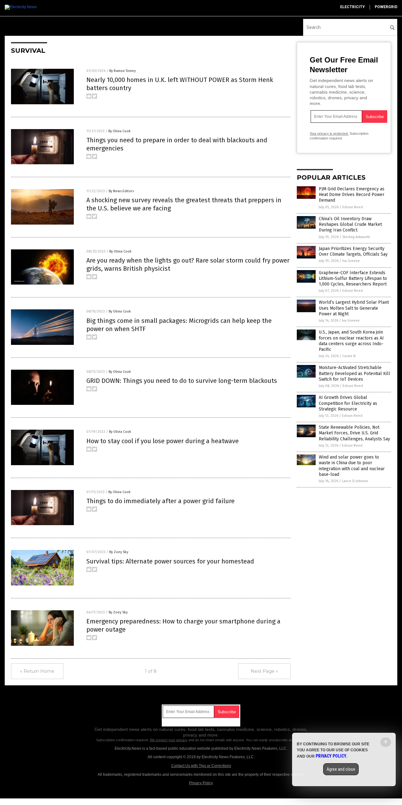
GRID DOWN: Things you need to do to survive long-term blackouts (181, 380)
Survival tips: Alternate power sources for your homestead (170, 561)
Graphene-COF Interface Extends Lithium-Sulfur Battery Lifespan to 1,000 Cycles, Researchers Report (353, 278)
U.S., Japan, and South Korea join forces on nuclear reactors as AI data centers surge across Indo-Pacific (351, 340)
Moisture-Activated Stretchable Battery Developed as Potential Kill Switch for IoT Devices (354, 373)
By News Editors (121, 191)
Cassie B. (349, 356)
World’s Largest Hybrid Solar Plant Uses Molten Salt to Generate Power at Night (354, 308)
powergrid (386, 7)
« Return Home (37, 671)
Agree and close (341, 769)
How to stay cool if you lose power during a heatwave (162, 441)
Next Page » (264, 671)
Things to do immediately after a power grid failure (160, 501)
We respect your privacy (168, 740)
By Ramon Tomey (122, 71)
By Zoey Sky (118, 552)
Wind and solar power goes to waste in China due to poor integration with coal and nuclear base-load (352, 465)
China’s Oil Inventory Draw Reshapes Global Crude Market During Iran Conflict (350, 224)
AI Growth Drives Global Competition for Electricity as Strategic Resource (348, 403)
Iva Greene (351, 261)
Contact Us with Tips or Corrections (201, 766)
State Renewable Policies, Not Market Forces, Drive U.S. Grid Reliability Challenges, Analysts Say (354, 433)
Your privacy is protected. (329, 133)
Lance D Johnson (355, 481)
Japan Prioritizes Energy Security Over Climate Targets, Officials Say (353, 251)
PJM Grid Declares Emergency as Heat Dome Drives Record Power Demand (351, 194)
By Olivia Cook (119, 131)
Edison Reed (352, 207)
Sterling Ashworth (356, 237)
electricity (352, 7)
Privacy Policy (201, 783)
